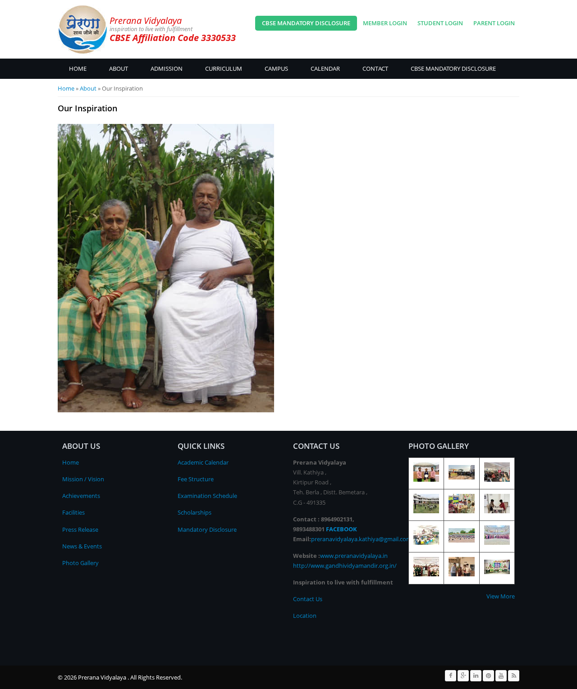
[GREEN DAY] (497, 572)
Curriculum (223, 68)
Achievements (81, 496)
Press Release (80, 529)
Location (304, 615)
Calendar (325, 68)
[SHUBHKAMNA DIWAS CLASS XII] (426, 479)
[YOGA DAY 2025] (426, 511)
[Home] (82, 29)
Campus (276, 68)
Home (78, 68)
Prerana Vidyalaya (146, 20)
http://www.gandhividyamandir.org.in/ (345, 565)
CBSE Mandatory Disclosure (306, 23)
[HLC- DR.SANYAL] (426, 574)
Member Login (385, 23)
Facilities (73, 512)
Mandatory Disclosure (207, 529)
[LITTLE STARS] (426, 542)
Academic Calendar (203, 462)
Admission (167, 68)
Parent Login (494, 23)
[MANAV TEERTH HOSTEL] (497, 511)
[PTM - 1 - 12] (461, 511)
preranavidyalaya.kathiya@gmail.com (361, 539)
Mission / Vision (83, 479)
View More (500, 596)
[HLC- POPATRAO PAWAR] (497, 542)
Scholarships (194, 512)
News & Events (82, 546)
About (118, 68)
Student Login (440, 23)
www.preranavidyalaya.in (354, 556)
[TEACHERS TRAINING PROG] (497, 479)
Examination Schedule (207, 496)
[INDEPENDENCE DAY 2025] (461, 540)
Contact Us (307, 599)
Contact (375, 68)
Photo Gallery (80, 563)
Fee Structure (196, 479)
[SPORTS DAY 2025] (461, 477)
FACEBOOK (341, 529)
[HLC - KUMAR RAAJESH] (461, 574)
